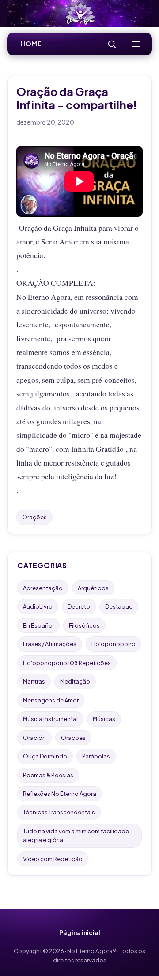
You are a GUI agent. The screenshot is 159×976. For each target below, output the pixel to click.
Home (31, 44)
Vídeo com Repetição (53, 858)
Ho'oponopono (113, 643)
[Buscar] (111, 44)
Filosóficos (84, 625)
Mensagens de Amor (51, 700)
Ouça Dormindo (45, 756)
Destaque (118, 606)
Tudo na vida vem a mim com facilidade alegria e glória (76, 835)
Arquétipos (93, 588)
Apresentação (43, 588)
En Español (38, 625)
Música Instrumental (50, 718)
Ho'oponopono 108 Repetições (67, 662)
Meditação (75, 681)
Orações (34, 517)
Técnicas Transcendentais (59, 812)
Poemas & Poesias (48, 775)
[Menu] (135, 44)
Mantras (34, 681)
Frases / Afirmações (49, 643)
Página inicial (79, 932)
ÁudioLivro (38, 606)
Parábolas (96, 756)
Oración (34, 737)
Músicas (104, 718)
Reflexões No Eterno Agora (59, 793)
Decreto (79, 606)
